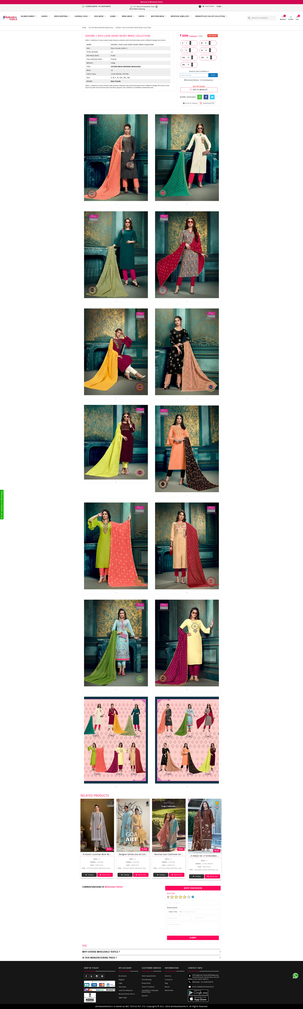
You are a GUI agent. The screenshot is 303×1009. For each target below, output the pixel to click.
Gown (112, 16)
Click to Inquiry (191, 103)
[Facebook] (206, 97)
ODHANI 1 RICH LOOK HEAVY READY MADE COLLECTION (133, 28)
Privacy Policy (146, 983)
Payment (145, 996)
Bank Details (169, 990)
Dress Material (61, 16)
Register (122, 980)
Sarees (44, 16)
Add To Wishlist (200, 90)
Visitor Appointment (149, 976)
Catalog (90, 875)
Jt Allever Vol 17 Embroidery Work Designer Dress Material (217, 856)
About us (168, 976)
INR (219, 6)
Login (120, 983)
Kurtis (141, 16)
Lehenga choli (81, 16)
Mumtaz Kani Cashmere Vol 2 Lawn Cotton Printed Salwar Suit (184, 854)
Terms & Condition (148, 987)
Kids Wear (98, 16)
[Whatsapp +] (199, 97)
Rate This (171, 893)
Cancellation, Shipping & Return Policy (150, 991)
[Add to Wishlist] (82, 800)
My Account (123, 976)
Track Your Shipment (126, 990)
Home (84, 28)
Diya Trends (116, 81)
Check (213, 75)
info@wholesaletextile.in (205, 987)
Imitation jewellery (180, 16)
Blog (166, 983)
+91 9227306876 (104, 6)
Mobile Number (172, 908)
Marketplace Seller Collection (210, 16)
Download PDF (208, 103)
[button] (290, 18)
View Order (122, 987)
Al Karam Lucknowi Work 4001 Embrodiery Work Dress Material (112, 854)
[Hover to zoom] (116, 157)
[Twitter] (212, 97)
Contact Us (168, 980)
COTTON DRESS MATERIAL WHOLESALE (100, 28)
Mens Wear (127, 16)
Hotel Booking (146, 980)
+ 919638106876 (91, 6)
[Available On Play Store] (200, 6)
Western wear (157, 16)
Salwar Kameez (28, 16)
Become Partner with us (127, 994)
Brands (167, 987)
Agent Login (123, 998)
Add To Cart (106, 875)
